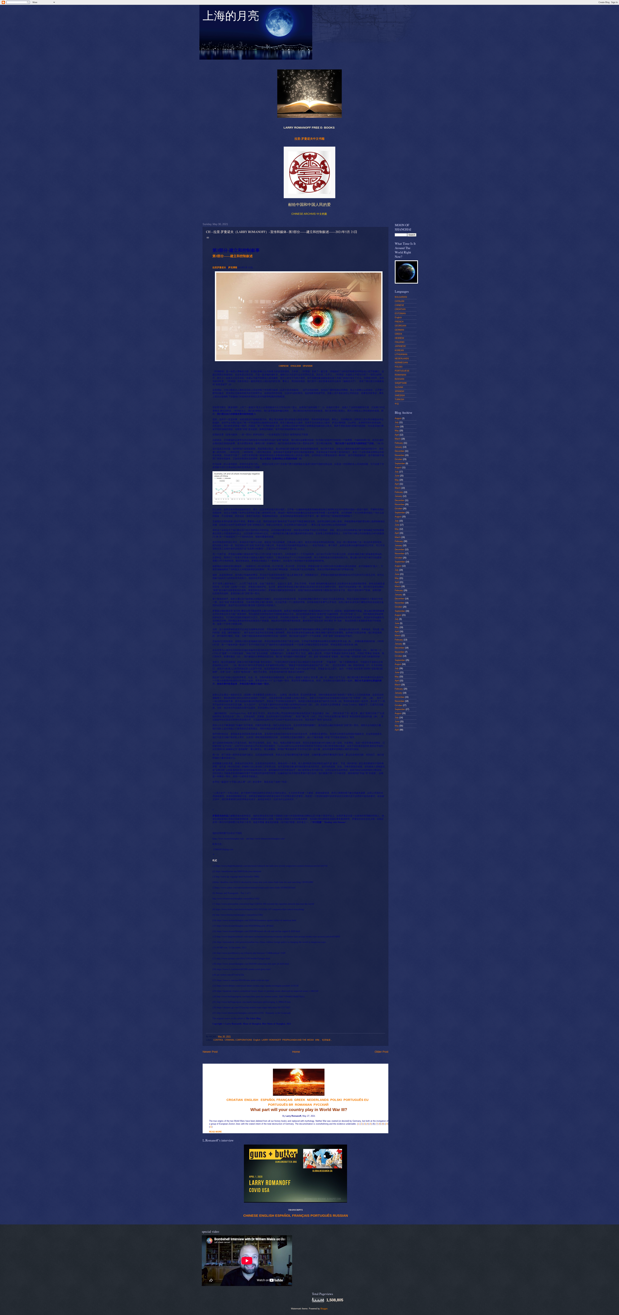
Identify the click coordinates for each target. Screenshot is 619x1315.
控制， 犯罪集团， (324, 1040)
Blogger (323, 1308)
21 (340, 701)
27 (249, 782)
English (256, 1040)
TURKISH (399, 399)
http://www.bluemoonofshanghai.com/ (267, 838)
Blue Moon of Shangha (273, 1024)
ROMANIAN (400, 375)
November (399, 455)
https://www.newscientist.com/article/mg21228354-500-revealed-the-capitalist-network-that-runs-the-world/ (265, 904)
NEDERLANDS (402, 358)
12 (238, 656)
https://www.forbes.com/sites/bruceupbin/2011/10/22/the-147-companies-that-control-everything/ (260, 909)
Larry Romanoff (233, 1024)
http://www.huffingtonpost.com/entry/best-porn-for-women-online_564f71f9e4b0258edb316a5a (261, 996)
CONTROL (218, 1040)
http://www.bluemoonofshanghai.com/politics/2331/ (240, 1013)
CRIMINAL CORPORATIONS (238, 1040)
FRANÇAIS (284, 1100)
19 (364, 698)
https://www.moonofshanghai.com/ (228, 838)
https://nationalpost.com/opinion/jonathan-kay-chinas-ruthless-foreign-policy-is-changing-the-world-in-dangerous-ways (271, 942)
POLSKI (399, 367)
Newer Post (210, 1051)
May (397, 430)
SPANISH (399, 391)
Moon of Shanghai (252, 1024)
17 (368, 665)
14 (235, 665)
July (397, 422)
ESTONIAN (400, 313)
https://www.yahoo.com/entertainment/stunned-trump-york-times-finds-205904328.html (255, 887)
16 (350, 665)
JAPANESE (400, 346)
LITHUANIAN (401, 354)
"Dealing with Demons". (335, 822)
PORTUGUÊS (321, 1216)
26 (375, 716)
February (399, 443)
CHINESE (250, 1216)
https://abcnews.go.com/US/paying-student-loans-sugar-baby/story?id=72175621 (253, 1007)
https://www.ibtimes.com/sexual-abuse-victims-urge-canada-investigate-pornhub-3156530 (258, 986)
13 (310, 656)
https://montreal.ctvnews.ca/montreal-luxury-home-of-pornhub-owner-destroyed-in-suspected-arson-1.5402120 (267, 991)
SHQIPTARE (401, 383)
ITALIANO (399, 342)
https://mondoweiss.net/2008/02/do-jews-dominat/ (238, 871)
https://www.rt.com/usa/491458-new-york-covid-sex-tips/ (243, 980)
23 (317, 704)
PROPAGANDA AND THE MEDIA (298, 1040)
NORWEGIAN (401, 362)
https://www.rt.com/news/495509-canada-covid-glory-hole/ (244, 969)
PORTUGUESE (402, 371)
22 (310, 704)
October (398, 459)
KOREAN (399, 350)
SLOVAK (399, 387)
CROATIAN (400, 309)
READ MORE (215, 1132)
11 (365, 650)
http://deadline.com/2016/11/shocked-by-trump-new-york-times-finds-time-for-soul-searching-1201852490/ (264, 882)
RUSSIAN (340, 1216)
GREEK (398, 334)
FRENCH (399, 321)
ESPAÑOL (283, 1216)
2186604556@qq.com (223, 849)
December (399, 451)
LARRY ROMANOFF (271, 1040)
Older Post (381, 1051)
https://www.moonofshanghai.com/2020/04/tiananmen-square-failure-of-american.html (256, 920)
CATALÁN (399, 301)
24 (327, 713)
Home (296, 1051)
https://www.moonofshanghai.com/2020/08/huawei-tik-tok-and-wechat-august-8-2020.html (258, 931)
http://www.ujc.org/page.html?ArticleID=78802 (237, 876)
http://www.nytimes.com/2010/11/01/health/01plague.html (243, 958)
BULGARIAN (401, 297)
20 (371, 698)
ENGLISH (296, 366)
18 (321, 677)
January (398, 447)
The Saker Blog (253, 1018)
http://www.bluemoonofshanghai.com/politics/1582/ (239, 915)
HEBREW (399, 338)
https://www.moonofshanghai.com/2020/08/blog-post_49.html (245, 926)
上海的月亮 (231, 17)
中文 (397, 403)
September (400, 463)
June (397, 426)
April (397, 435)
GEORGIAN (400, 325)
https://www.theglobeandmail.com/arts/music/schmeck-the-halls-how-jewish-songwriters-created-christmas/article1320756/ (272, 866)
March (398, 439)
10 (356, 644)
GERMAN (399, 330)
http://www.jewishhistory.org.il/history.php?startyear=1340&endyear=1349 (251, 953)
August (398, 418)
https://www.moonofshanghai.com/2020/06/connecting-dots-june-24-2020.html (253, 964)
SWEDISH (400, 395)
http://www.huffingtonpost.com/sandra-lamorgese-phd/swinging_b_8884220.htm (254, 1002)
